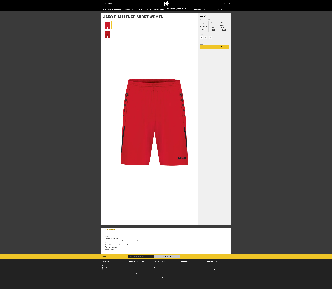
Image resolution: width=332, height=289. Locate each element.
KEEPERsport (186, 261)
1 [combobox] (200, 43)
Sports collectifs (198, 9)
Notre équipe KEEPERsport (187, 269)
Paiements (157, 267)
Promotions (220, 9)
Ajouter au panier (213, 47)
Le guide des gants (159, 275)
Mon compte (108, 3)
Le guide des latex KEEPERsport (163, 283)
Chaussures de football (134, 9)
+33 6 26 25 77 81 (107, 265)
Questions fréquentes (160, 265)
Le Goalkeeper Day (185, 275)
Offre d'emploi (184, 271)
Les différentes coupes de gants (162, 279)
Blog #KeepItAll (210, 267)
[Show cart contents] (229, 3)
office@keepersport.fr (108, 267)
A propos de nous (185, 265)
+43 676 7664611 (107, 269)
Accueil (166, 3)
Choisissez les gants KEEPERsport (163, 277)
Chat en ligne (106, 271)
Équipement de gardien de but (176, 9)
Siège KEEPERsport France (187, 267)
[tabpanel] (131, 243)
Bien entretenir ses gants (161, 281)
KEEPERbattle (210, 265)
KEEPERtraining (211, 269)
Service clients (160, 261)
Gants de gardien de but (112, 9)
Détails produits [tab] (110, 229)
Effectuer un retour (159, 271)
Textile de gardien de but (155, 9)
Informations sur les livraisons (162, 269)
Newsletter (103, 256)
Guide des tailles (159, 273)
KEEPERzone (212, 261)
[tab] (107, 25)
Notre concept (184, 273)
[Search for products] (225, 3)
